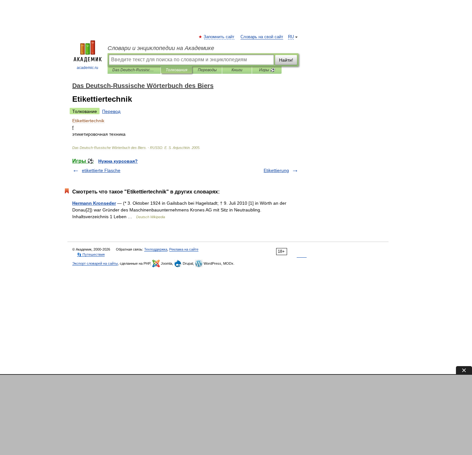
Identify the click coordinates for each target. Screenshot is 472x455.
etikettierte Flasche (101, 170)
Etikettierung (276, 170)
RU (291, 37)
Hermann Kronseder (94, 203)
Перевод (111, 111)
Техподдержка (155, 249)
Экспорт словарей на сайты (95, 263)
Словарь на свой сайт (261, 37)
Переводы (207, 70)
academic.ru (87, 67)
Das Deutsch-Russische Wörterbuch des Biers (134, 70)
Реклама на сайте (183, 249)
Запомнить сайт (219, 37)
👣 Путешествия (91, 254)
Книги (237, 70)
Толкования (176, 70)
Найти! (286, 60)
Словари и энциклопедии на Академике (161, 48)
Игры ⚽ (267, 70)
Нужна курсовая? (118, 161)
